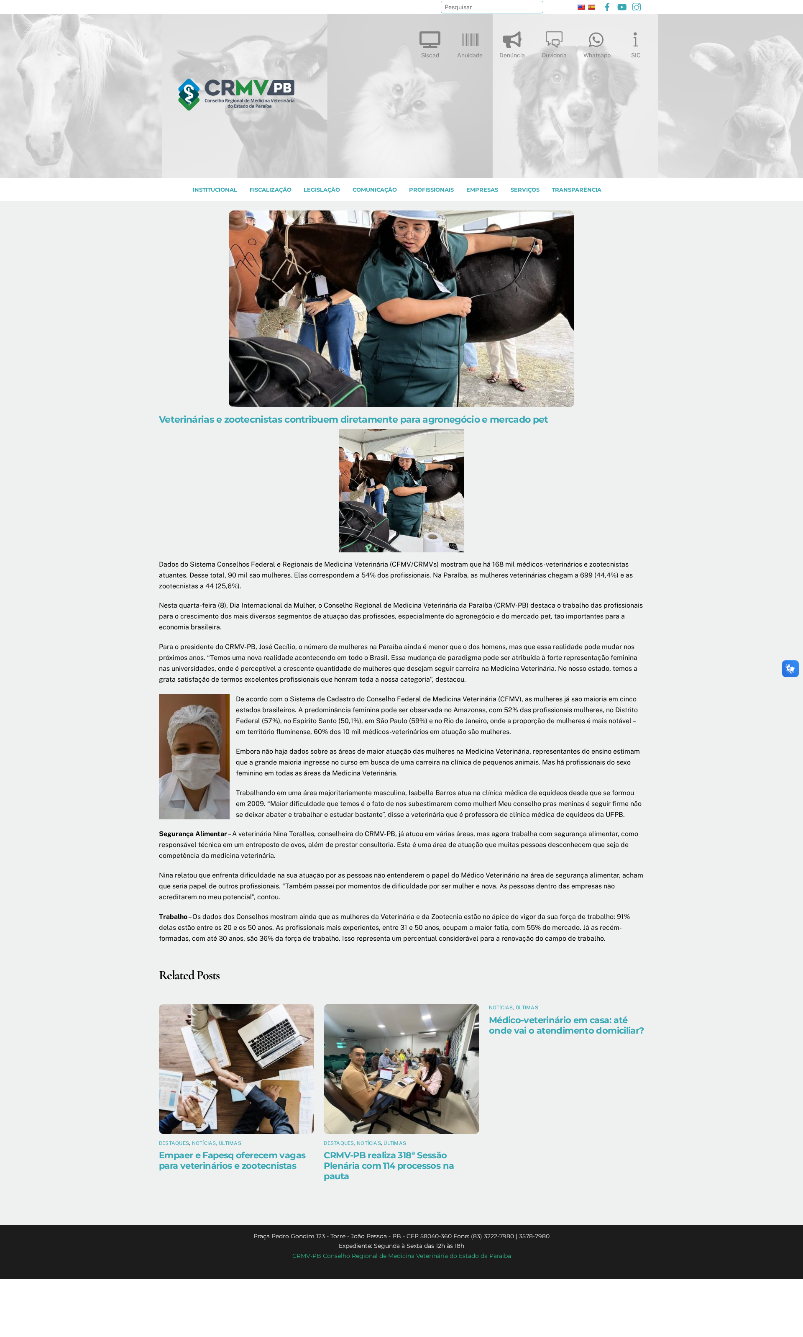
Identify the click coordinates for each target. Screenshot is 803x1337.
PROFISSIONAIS (431, 190)
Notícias (204, 1143)
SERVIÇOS (525, 190)
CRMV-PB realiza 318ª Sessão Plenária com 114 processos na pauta (389, 1165)
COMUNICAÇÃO (375, 190)
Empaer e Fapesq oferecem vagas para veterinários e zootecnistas (232, 1160)
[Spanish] (591, 7)
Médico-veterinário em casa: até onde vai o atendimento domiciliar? (566, 1025)
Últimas (230, 1143)
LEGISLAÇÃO (322, 190)
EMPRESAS (482, 190)
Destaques (174, 1143)
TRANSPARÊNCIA (576, 190)
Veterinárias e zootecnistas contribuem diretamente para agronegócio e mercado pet (353, 419)
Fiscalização (271, 190)
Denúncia (512, 55)
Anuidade (470, 55)
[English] (581, 7)
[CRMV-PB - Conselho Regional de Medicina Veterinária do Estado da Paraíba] (236, 168)
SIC (636, 55)
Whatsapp (597, 55)
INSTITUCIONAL (215, 190)
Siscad (430, 55)
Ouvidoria (554, 55)
